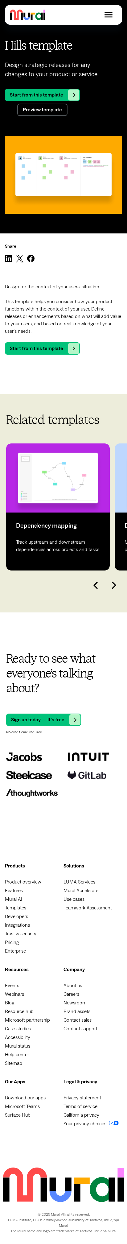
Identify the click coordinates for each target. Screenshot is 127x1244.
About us (72, 985)
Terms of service (80, 1106)
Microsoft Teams (22, 1106)
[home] (27, 15)
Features (14, 891)
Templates (15, 908)
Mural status (17, 1046)
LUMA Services (79, 882)
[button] (108, 15)
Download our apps (25, 1098)
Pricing (12, 942)
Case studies (18, 1029)
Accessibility (17, 1037)
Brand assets (76, 1011)
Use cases (73, 899)
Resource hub (19, 1011)
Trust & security (20, 934)
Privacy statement (82, 1098)
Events (12, 985)
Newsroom (75, 1003)
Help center (17, 1055)
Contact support (80, 1029)
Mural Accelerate (80, 891)
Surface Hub (18, 1115)
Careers (71, 994)
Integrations (17, 925)
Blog (9, 1003)
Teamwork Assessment (87, 908)
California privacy (81, 1115)
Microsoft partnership (27, 1020)
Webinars (14, 994)
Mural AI (13, 899)
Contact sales (77, 1020)
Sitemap (13, 1063)
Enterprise (15, 951)
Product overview (23, 882)
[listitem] (58, 507)
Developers (16, 916)
